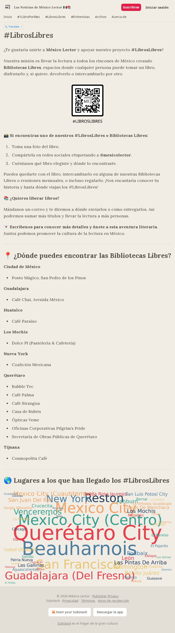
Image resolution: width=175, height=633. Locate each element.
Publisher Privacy (105, 596)
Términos (88, 600)
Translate (13, 26)
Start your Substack (71, 612)
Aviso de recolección (113, 600)
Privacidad (70, 600)
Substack (64, 623)
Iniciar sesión (157, 7)
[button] (8, 17)
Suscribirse (131, 7)
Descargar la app (110, 612)
